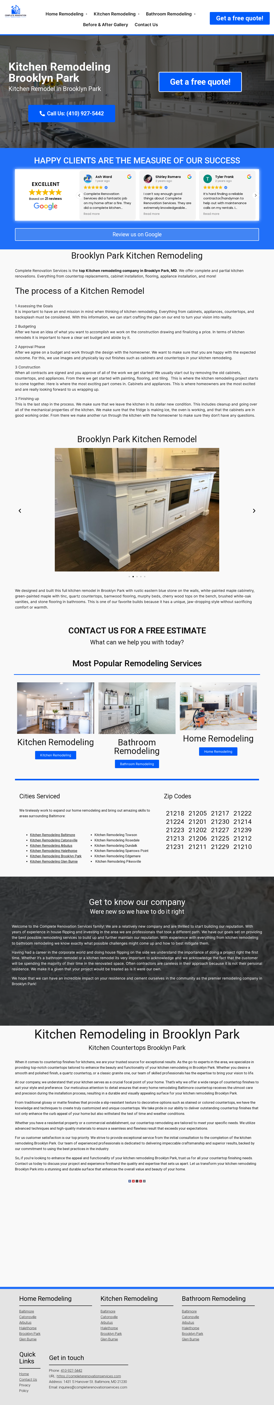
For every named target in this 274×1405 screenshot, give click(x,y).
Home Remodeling (64, 14)
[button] (66, 14)
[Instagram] (137, 1181)
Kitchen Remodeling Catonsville (53, 840)
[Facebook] (129, 1181)
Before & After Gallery (105, 24)
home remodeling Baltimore (171, 1087)
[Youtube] (133, 1181)
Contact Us (146, 24)
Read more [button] (92, 214)
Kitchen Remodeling (115, 14)
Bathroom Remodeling (169, 14)
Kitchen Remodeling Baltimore (52, 835)
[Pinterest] (140, 1181)
